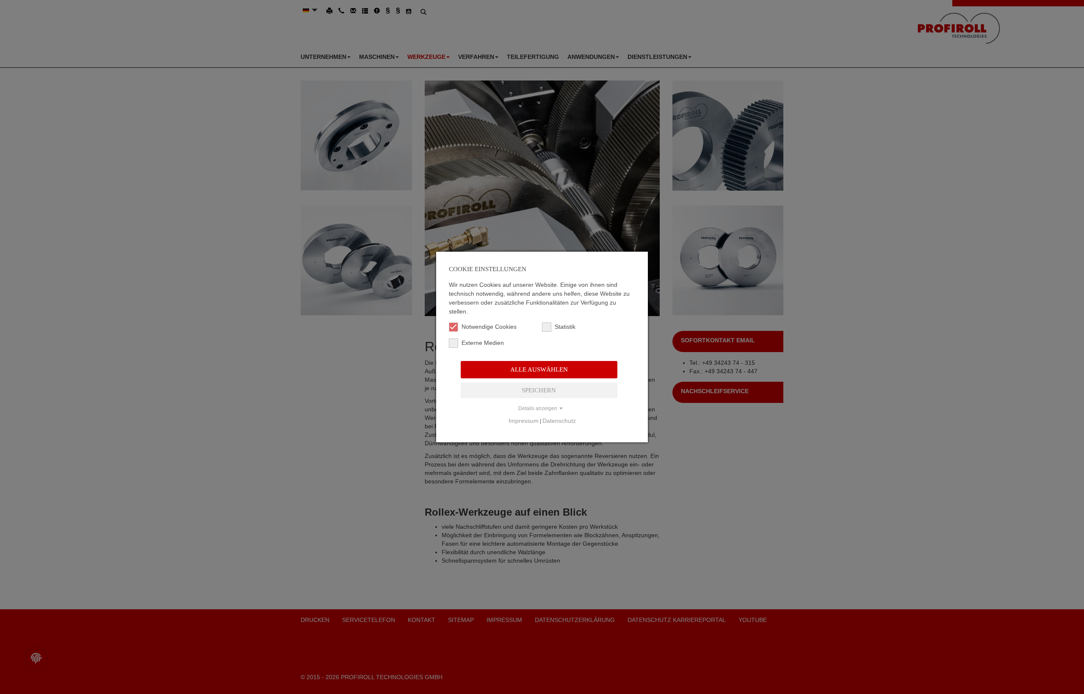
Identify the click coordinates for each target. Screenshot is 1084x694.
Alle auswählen (539, 369)
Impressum (524, 420)
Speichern (539, 390)
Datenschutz (559, 420)
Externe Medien (483, 342)
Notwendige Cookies (489, 326)
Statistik (565, 326)
